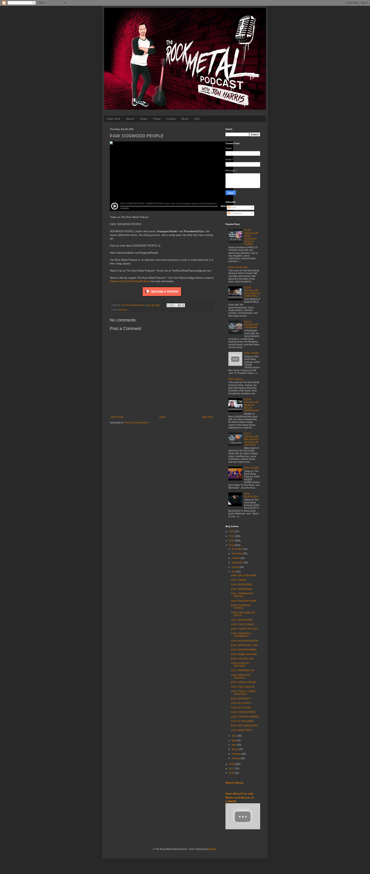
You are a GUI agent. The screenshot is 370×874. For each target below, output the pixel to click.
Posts (233, 207)
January (236, 758)
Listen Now (113, 118)
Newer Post (117, 417)
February (237, 754)
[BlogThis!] (172, 305)
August (236, 567)
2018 (232, 764)
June (234, 735)
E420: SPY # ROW (241, 707)
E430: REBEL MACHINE (244, 654)
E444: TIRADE (238, 580)
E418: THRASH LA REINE (245, 716)
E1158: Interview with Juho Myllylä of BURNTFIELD (252, 291)
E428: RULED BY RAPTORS (240, 664)
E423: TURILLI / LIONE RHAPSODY (243, 692)
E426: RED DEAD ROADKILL (240, 676)
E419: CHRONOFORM (243, 712)
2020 (232, 540)
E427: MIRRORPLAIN (242, 670)
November (237, 553)
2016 (232, 773)
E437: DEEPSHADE (241, 620)
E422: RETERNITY (241, 698)
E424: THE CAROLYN (242, 687)
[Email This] (168, 305)
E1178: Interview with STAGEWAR (251, 324)
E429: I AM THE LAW (242, 658)
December (237, 549)
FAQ (196, 118)
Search (130, 118)
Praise (157, 118)
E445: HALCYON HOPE (243, 575)
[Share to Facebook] (179, 305)
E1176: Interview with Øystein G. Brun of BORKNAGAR (251, 405)
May (234, 740)
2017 (232, 768)
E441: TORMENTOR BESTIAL (242, 595)
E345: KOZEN (251, 468)
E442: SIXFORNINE (241, 589)
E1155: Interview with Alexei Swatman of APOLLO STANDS (251, 237)
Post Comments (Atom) (136, 422)
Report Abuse (234, 782)
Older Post (207, 417)
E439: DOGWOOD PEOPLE (241, 606)
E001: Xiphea (235, 379)
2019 (232, 545)
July (234, 571)
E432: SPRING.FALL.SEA (244, 645)
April (234, 745)
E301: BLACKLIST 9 (251, 495)
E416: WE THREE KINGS (244, 725)
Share (143, 118)
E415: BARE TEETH (241, 730)
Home (162, 417)
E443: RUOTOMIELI (241, 584)
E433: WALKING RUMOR (244, 640)
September (238, 562)
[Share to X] (176, 305)
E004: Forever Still (238, 267)
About (184, 118)
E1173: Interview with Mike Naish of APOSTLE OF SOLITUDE (251, 439)
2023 (232, 531)
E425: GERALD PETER (243, 682)
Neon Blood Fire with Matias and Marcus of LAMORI (239, 797)
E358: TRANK (251, 353)
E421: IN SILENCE (241, 703)
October (236, 558)
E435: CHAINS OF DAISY (244, 629)
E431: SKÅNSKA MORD (243, 649)
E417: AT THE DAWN (242, 721)
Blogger (212, 849)
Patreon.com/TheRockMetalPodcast (130, 281)
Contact (171, 118)
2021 (232, 536)
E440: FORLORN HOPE (243, 601)
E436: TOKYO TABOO (242, 624)
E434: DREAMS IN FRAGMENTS (241, 635)
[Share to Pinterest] (183, 305)
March (235, 749)
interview (123, 310)
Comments (236, 213)
